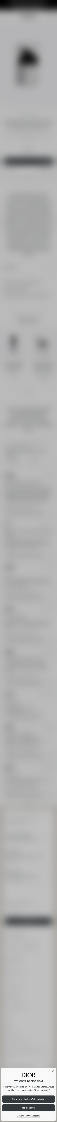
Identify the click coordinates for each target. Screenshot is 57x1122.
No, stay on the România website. (28, 1099)
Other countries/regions (28, 1115)
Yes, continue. (28, 1108)
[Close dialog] (53, 1071)
